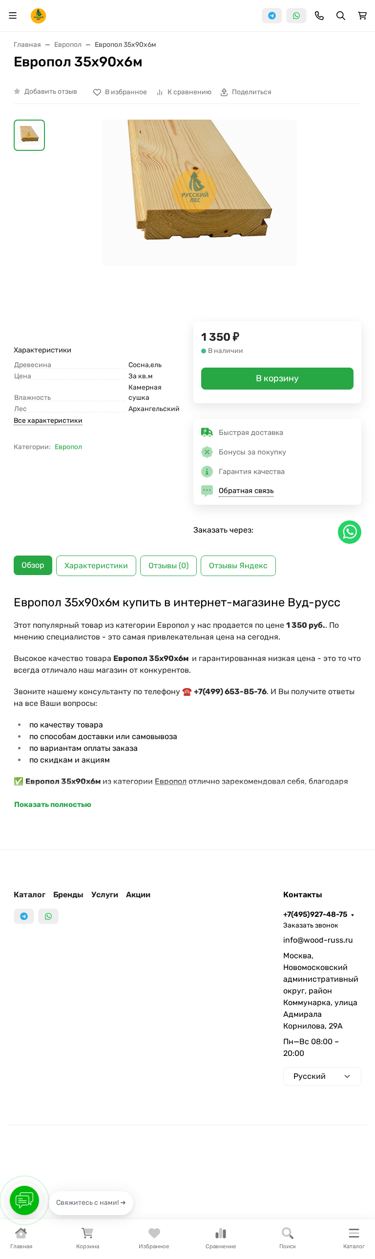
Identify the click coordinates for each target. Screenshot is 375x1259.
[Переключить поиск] (341, 15)
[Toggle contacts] (319, 15)
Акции (138, 894)
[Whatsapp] (296, 15)
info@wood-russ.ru (318, 940)
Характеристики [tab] (96, 565)
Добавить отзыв (50, 91)
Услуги (104, 894)
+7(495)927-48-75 (315, 914)
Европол (68, 447)
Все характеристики (48, 420)
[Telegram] (272, 15)
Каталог (29, 894)
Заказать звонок (310, 925)
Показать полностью (52, 804)
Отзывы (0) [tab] (168, 565)
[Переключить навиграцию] (12, 15)
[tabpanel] (187, 703)
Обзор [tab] (32, 565)
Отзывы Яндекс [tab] (238, 565)
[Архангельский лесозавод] (38, 14)
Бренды (68, 894)
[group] (199, 220)
